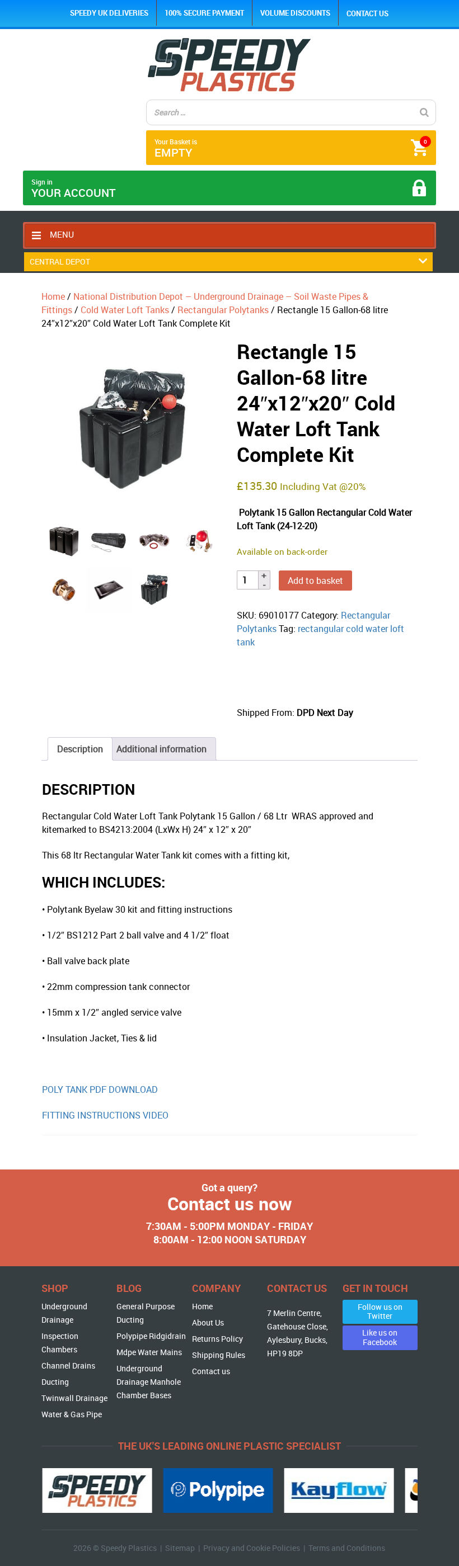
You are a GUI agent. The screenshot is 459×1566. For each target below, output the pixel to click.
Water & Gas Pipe (71, 1414)
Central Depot (60, 261)
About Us (208, 1322)
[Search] (424, 112)
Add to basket (315, 580)
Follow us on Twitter (380, 1311)
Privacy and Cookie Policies (251, 1548)
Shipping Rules (218, 1355)
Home (53, 296)
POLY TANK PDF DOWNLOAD (101, 1089)
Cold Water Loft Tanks (125, 310)
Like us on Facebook (379, 1337)
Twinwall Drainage (74, 1398)
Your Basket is (290, 148)
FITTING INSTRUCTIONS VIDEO (105, 1115)
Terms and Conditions (346, 1548)
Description (80, 749)
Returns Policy (217, 1338)
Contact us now (229, 1203)
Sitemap (180, 1548)
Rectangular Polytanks (223, 310)
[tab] (80, 749)
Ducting (55, 1381)
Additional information (161, 749)
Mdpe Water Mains (149, 1352)
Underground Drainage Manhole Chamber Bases (148, 1381)
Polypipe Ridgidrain (151, 1336)
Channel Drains (68, 1365)
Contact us (367, 13)
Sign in (73, 188)
